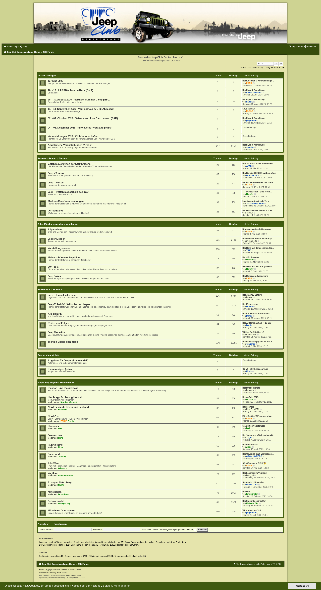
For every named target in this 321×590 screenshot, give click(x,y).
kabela (249, 102)
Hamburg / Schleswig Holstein (65, 397)
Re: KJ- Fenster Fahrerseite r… (257, 313)
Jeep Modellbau (57, 332)
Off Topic (53, 267)
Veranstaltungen (47, 75)
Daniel (249, 316)
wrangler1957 (252, 175)
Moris (249, 371)
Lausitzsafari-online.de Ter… (256, 201)
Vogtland (53, 473)
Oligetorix (62, 468)
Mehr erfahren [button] (122, 585)
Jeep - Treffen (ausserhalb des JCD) (68, 192)
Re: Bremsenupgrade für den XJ (257, 341)
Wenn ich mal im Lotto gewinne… (258, 267)
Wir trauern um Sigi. (251, 510)
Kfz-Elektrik (55, 313)
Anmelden (43, 524)
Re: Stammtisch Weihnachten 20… (259, 435)
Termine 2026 (55, 81)
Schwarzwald (56, 501)
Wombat (73, 402)
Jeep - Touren (56, 173)
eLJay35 (142, 556)
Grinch (249, 306)
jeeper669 (251, 120)
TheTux (249, 213)
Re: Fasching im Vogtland (254, 473)
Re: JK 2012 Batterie (252, 295)
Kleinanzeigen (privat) (60, 369)
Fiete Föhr (63, 409)
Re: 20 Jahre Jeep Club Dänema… (258, 164)
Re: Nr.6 (246, 492)
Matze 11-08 (252, 485)
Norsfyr (250, 194)
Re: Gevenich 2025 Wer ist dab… (258, 454)
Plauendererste (65, 476)
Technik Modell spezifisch (63, 341)
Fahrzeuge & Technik (50, 289)
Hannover (53, 426)
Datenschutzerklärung (56, 577)
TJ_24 (249, 437)
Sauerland (54, 454)
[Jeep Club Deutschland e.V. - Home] (160, 23)
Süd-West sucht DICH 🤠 (254, 463)
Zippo (60, 447)
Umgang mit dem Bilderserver (256, 229)
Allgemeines (55, 229)
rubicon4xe (251, 334)
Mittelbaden (55, 492)
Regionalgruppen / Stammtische (56, 382)
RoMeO (249, 111)
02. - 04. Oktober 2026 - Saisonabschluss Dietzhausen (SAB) (83, 118)
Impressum (43, 577)
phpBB (51, 570)
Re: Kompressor (250, 304)
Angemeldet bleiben (184, 530)
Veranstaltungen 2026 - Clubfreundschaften (73, 136)
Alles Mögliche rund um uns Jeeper (58, 224)
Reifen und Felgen (58, 323)
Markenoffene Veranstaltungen (66, 201)
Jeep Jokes (54, 276)
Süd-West (53, 463)
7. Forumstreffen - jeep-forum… (257, 192)
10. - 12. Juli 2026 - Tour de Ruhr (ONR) (70, 90)
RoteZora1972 (252, 409)
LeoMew (250, 390)
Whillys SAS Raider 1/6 (253, 332)
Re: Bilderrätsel (249, 444)
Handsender (248, 407)
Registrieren (60, 524)
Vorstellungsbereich (59, 248)
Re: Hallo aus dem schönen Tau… (258, 248)
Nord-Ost (53, 416)
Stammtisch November (253, 482)
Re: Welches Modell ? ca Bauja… (258, 239)
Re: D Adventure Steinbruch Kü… (258, 210)
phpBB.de (66, 573)
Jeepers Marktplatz (48, 355)
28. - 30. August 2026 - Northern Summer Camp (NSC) (79, 99)
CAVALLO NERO (254, 92)
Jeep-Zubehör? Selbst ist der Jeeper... (70, 304)
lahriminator (64, 494)
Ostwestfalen (55, 435)
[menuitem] (23, 47)
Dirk (60, 428)
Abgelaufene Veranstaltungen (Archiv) (70, 145)
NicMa (61, 485)
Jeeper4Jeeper (56, 239)
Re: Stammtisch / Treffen (254, 501)
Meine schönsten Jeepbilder (64, 257)
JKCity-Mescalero (254, 203)
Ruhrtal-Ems (55, 444)
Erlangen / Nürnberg (60, 482)
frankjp (249, 297)
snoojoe (250, 147)
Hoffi (60, 438)
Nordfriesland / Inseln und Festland (68, 407)
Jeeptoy (62, 456)
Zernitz (71, 421)
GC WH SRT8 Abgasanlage (255, 369)
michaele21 (251, 241)
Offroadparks (55, 210)
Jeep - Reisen (56, 182)
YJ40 (248, 250)
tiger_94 (250, 475)
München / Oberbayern (61, 510)
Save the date (248, 109)
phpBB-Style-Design (73, 575)
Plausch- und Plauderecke (63, 388)
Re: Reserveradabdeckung (255, 276)
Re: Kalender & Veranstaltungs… (258, 81)
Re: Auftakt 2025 (250, 397)
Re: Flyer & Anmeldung (253, 90)
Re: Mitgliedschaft (251, 388)
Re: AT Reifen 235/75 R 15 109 (256, 323)
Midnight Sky (64, 504)
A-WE (249, 166)
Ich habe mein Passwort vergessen (158, 530)
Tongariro (250, 344)
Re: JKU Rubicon (250, 257)
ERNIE (249, 83)
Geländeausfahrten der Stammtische (69, 164)
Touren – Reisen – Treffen (52, 158)
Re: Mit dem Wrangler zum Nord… (258, 182)
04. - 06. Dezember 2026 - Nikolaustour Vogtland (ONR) (80, 127)
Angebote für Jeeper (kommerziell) (68, 360)
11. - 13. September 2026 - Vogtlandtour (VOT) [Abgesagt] (81, 109)
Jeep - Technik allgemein (62, 295)
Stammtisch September (253, 426)
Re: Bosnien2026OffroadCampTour (259, 173)
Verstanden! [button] (302, 585)
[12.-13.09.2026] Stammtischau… (258, 416)
